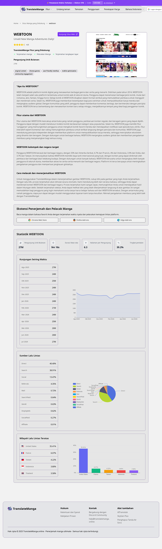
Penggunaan (93, 9)
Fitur (48, 9)
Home (16, 23)
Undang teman (63, 9)
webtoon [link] (52, 23)
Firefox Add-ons (82, 220)
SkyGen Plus (122, 516)
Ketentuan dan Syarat (70, 512)
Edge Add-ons (126, 220)
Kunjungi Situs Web (67, 34)
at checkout (108, 3)
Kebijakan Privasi (68, 516)
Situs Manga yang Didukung (33, 23)
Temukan (79, 9)
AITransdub (122, 512)
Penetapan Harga (112, 9)
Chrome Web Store (39, 220)
